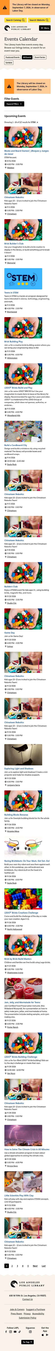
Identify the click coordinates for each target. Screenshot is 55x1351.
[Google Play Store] (47, 1335)
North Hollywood (14, 929)
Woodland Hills (13, 415)
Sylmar (10, 646)
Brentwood (12, 312)
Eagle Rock (11, 464)
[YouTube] (15, 1331)
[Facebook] (6, 1331)
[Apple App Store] (42, 1335)
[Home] (17, 28)
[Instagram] (10, 1331)
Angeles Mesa (13, 831)
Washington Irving (15, 972)
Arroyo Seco (12, 1166)
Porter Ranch (12, 1027)
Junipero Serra (13, 785)
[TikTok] (19, 1331)
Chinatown (11, 214)
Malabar (10, 168)
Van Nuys (11, 1073)
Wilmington (12, 358)
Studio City (11, 603)
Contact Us (27, 1299)
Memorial (11, 263)
